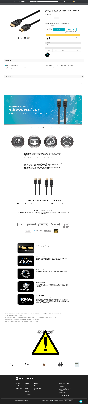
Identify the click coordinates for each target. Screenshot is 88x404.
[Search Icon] (57, 1)
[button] (66, 2)
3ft (52, 23)
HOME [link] (7, 6)
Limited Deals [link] (67, 4)
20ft (66, 23)
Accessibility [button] (27, 391)
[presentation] (8, 93)
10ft (61, 23)
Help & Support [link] (73, 4)
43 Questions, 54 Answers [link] (58, 15)
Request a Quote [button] (71, 29)
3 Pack (55, 26)
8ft (58, 23)
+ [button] (51, 29)
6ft (56, 23)
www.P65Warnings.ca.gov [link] (48, 333)
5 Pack (59, 26)
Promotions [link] (48, 42)
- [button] (47, 29)
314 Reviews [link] (52, 15)
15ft (63, 23)
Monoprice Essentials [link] (61, 4)
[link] (19, 1)
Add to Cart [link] (59, 29)
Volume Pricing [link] (49, 48)
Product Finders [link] (18, 4)
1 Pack (52, 26)
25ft (68, 23)
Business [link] (24, 4)
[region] (44, 82)
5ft (54, 23)
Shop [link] (14, 4)
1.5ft (50, 23)
